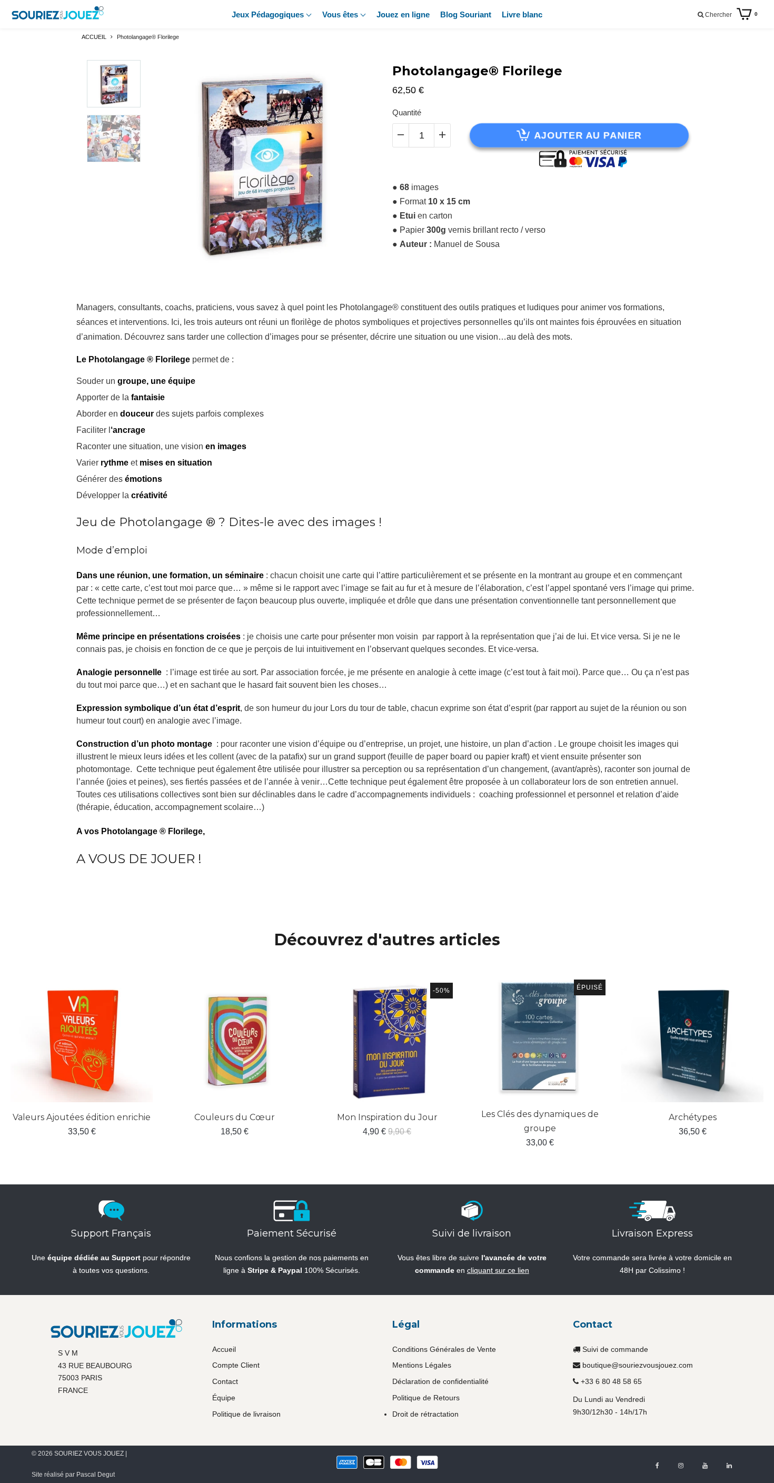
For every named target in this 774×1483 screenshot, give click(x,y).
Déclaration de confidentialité (440, 1381)
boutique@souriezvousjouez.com (637, 1365)
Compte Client (236, 1365)
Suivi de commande (615, 1349)
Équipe (223, 1397)
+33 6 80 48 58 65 (611, 1381)
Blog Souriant (465, 14)
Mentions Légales (421, 1365)
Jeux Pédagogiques (269, 14)
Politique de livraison (246, 1414)
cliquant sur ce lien (498, 1270)
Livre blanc (522, 14)
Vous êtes (341, 14)
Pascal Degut (95, 1474)
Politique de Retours (426, 1397)
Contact (225, 1381)
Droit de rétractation (425, 1414)
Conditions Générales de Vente (444, 1349)
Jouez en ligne (403, 14)
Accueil (224, 1349)
